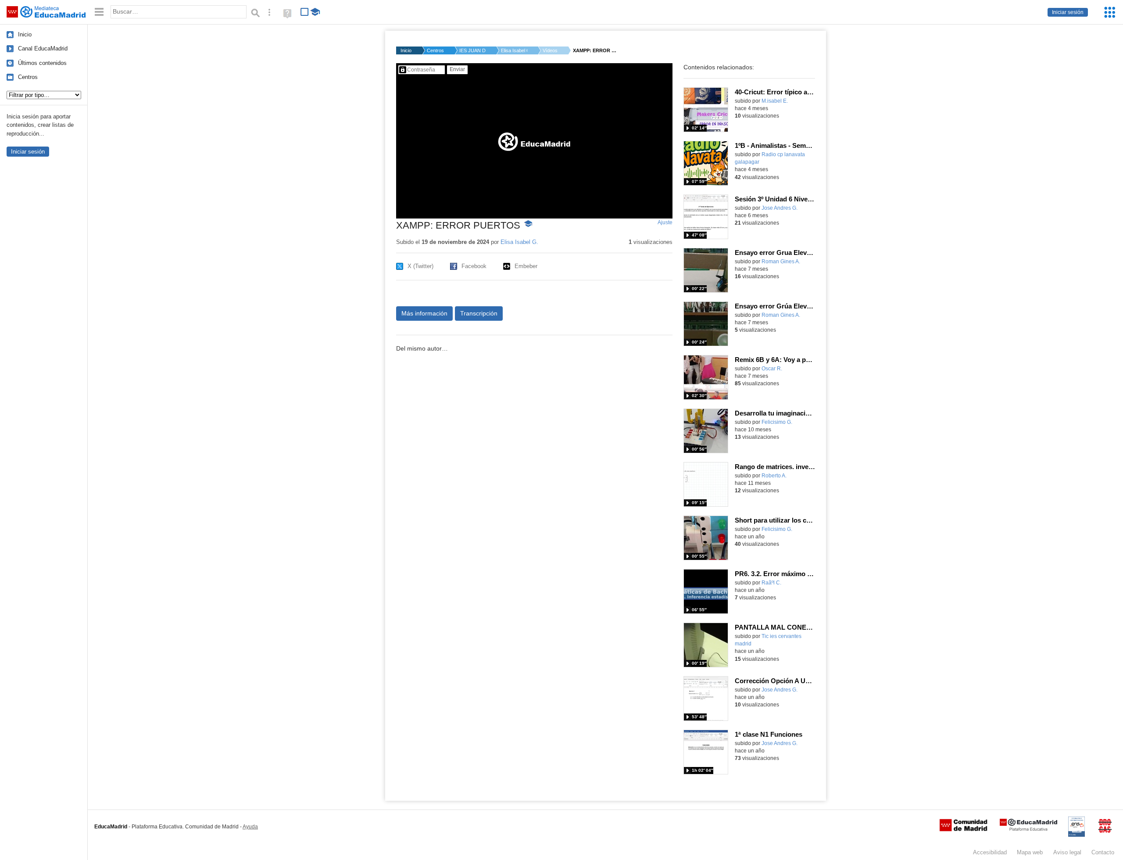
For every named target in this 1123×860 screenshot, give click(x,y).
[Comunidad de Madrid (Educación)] (963, 829)
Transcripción (478, 313)
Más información (424, 313)
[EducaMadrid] (1028, 829)
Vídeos (550, 50)
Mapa (1030, 852)
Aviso (1067, 852)
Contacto (1102, 852)
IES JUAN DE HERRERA (472, 50)
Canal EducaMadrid (43, 48)
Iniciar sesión (1068, 12)
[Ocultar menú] (99, 12)
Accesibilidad (990, 852)
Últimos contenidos (42, 63)
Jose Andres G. (780, 208)
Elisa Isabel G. (514, 50)
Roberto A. (774, 475)
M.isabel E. (775, 101)
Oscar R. (772, 368)
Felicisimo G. (777, 422)
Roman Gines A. (781, 261)
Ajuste (665, 222)
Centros (28, 77)
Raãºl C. (771, 582)
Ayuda (250, 827)
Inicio (25, 34)
